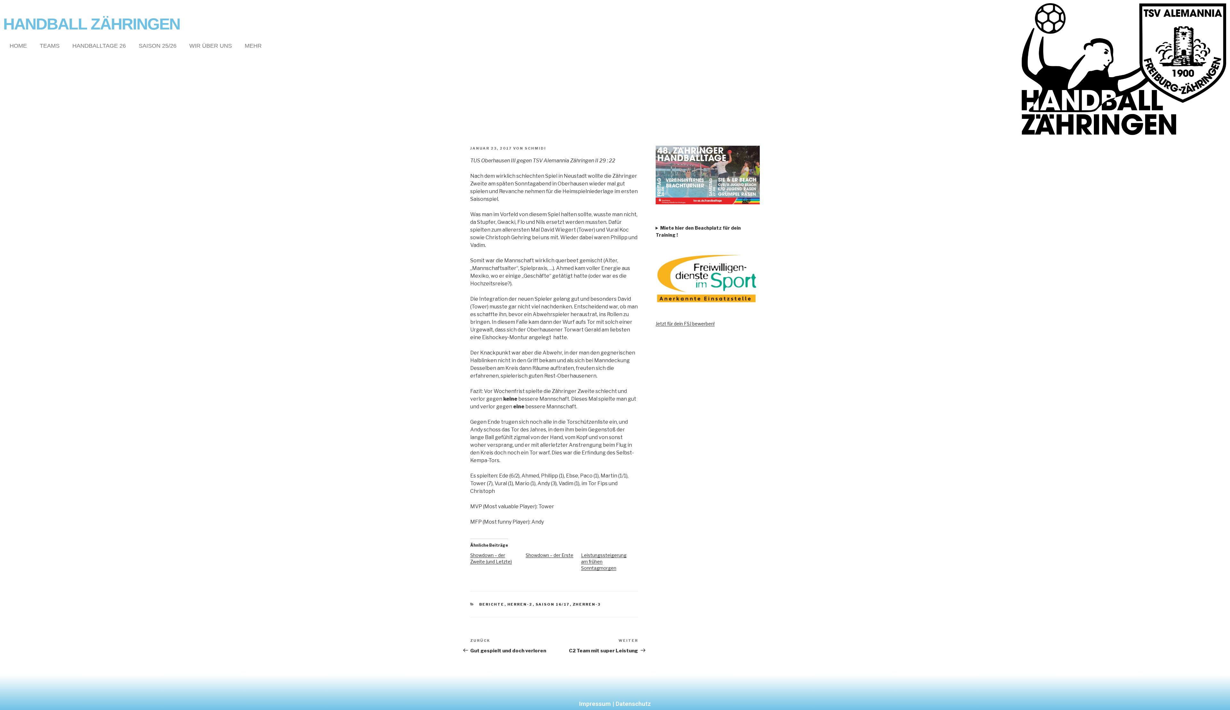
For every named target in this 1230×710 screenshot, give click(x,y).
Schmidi (535, 148)
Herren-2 (520, 604)
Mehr (253, 46)
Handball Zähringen (91, 24)
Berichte (491, 604)
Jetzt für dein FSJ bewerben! (685, 323)
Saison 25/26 (157, 46)
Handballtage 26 (99, 46)
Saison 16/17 (553, 604)
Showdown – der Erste (549, 555)
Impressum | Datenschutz (615, 703)
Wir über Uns (210, 46)
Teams (50, 46)
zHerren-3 (587, 604)
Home (18, 46)
